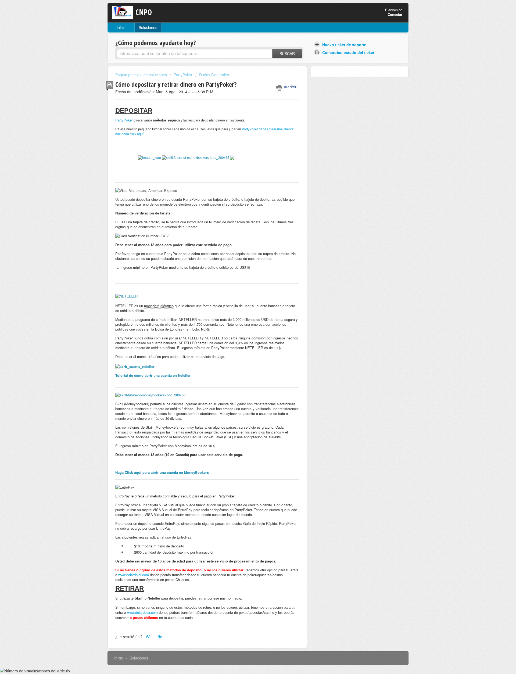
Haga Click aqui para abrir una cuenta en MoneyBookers (162, 472)
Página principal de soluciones (141, 74)
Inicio (121, 27)
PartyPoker (183, 74)
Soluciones (148, 27)
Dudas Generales (214, 74)
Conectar (395, 14)
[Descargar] (248, 274)
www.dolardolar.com (133, 574)
